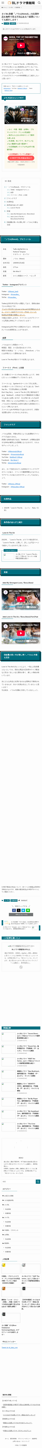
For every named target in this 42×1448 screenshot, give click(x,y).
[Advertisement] (21, 790)
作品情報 (8, 1209)
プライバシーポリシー (24, 1438)
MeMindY (24, 900)
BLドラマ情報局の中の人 (21, 949)
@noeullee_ (15, 294)
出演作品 (10, 202)
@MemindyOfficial (15, 451)
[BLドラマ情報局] (21, 3)
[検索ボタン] (39, 3)
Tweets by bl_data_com (10, 1347)
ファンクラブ (12, 198)
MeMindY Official (22, 88)
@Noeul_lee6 (8, 90)
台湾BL (6, 1235)
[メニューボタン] (3, 3)
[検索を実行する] (38, 1182)
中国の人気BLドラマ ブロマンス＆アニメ (17, 1431)
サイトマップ (25, 1441)
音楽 (8, 211)
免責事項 (34, 1438)
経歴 (12, 192)
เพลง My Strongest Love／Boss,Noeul (23, 214)
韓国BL (6, 1243)
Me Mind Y (15, 460)
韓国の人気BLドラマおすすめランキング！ (17, 1423)
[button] (14, 910)
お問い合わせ (16, 1441)
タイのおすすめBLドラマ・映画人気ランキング (19, 1415)
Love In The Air (15, 208)
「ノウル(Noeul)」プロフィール (18, 187)
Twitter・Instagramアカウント (20, 190)
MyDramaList (7, 88)
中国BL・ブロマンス (11, 1230)
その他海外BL (9, 1200)
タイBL (6, 23)
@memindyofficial (17, 454)
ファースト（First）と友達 (19, 195)
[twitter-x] (21, 967)
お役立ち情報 (8, 1196)
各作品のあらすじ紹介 (15, 205)
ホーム (7, 1438)
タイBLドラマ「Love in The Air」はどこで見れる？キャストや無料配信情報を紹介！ (27, 556)
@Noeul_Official (14, 484)
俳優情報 (13, 23)
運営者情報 (13, 1438)
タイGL (6, 1217)
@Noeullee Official (17, 487)
